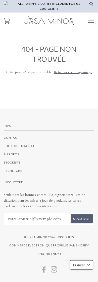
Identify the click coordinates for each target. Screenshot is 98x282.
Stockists (12, 162)
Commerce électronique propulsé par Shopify (49, 245)
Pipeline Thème (49, 253)
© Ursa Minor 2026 (39, 237)
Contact (11, 137)
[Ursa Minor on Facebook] (44, 270)
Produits (66, 237)
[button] (81, 264)
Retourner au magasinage (73, 72)
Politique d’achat (19, 146)
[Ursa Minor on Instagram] (54, 270)
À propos (11, 154)
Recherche (13, 170)
